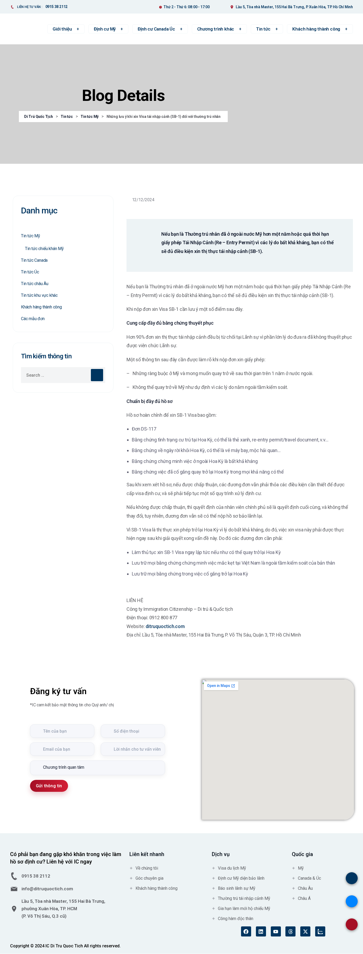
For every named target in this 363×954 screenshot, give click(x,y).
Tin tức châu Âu (34, 283)
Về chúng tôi (147, 868)
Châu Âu (305, 888)
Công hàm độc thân (235, 918)
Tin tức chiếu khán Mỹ (44, 248)
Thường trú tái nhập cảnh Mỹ (244, 898)
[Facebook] (246, 931)
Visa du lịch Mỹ (232, 868)
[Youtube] (276, 931)
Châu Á (304, 898)
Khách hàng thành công (41, 307)
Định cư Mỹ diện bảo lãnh (241, 878)
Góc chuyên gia (149, 878)
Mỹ (301, 868)
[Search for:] (63, 375)
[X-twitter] (305, 931)
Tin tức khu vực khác (39, 295)
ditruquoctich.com (165, 626)
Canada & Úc (309, 878)
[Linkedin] (261, 931)
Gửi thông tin (49, 785)
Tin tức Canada (34, 260)
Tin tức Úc (30, 271)
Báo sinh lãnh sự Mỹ (236, 888)
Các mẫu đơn (33, 318)
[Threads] (290, 931)
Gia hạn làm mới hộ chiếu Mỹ (244, 908)
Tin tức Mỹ (30, 235)
